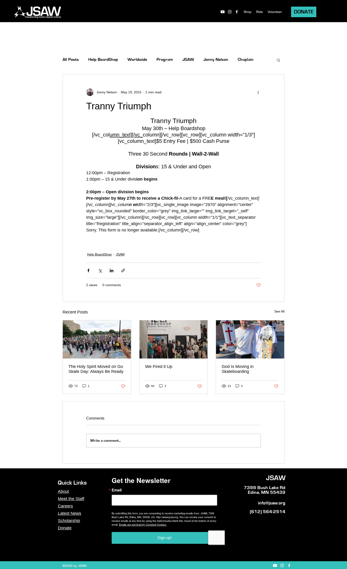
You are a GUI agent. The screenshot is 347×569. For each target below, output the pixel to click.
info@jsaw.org (271, 503)
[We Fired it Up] (174, 339)
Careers (65, 506)
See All (279, 311)
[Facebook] (236, 11)
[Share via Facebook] (88, 270)
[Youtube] (222, 11)
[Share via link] (123, 270)
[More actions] (258, 92)
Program (165, 60)
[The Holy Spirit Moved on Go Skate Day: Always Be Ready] (97, 339)
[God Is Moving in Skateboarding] (250, 339)
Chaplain (246, 60)
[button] (278, 60)
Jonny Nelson (215, 60)
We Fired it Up (158, 366)
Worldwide (137, 60)
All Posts (71, 60)
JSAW (188, 60)
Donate (65, 528)
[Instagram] (229, 11)
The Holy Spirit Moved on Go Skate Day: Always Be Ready (95, 369)
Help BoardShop (103, 60)
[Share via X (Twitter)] (100, 270)
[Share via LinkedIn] (111, 270)
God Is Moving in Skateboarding (238, 369)
